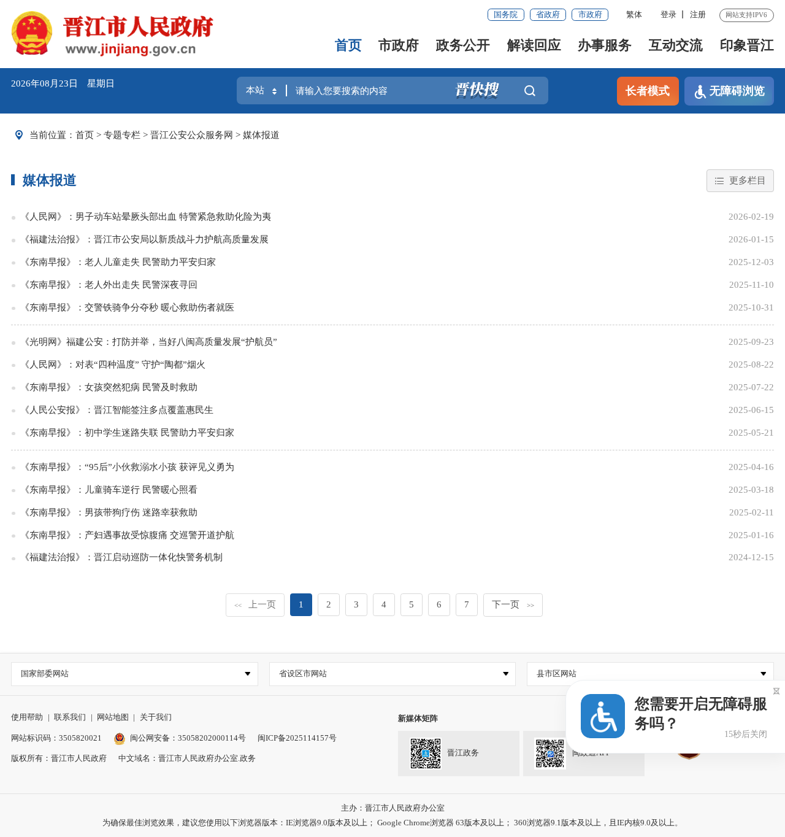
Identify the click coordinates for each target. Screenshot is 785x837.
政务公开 (463, 45)
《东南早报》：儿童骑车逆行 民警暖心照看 (108, 490)
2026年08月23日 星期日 (63, 83)
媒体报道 (261, 135)
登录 (668, 14)
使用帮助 (27, 717)
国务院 (506, 14)
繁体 (634, 14)
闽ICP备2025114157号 (297, 737)
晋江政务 (463, 752)
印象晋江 (747, 45)
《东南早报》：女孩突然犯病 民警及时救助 (108, 387)
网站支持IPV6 (746, 14)
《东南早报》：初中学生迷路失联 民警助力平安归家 (127, 433)
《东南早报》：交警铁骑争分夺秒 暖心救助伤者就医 (127, 307)
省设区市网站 (303, 673)
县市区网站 (556, 673)
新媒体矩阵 (418, 718)
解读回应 (534, 45)
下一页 (513, 604)
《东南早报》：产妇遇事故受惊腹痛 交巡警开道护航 (127, 535)
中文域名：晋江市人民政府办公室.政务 (187, 758)
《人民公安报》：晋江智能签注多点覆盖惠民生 (116, 410)
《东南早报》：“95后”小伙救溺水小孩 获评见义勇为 (127, 467)
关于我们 (156, 717)
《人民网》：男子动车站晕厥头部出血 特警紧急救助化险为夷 (145, 217)
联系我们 (70, 717)
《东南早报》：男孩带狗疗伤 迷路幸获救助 (108, 512)
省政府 (548, 14)
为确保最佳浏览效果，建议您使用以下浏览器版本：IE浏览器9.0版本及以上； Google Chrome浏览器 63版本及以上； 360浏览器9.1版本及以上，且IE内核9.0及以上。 (392, 822)
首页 (348, 45)
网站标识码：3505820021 (56, 737)
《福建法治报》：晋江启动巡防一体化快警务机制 (121, 557)
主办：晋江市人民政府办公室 (393, 807)
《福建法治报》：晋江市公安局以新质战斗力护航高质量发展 (144, 239)
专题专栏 (122, 135)
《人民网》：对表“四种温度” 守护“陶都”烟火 (112, 364)
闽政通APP (591, 752)
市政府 (590, 14)
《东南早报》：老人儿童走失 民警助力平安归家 (118, 262)
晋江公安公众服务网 (191, 135)
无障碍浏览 (737, 91)
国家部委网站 (45, 673)
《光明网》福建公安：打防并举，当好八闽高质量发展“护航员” (148, 342)
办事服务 (605, 45)
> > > (177, 135)
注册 (698, 14)
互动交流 (676, 45)
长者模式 (648, 91)
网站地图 (113, 717)
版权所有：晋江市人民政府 (59, 758)
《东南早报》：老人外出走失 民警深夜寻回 (108, 285)
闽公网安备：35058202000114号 (188, 737)
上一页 (255, 604)
